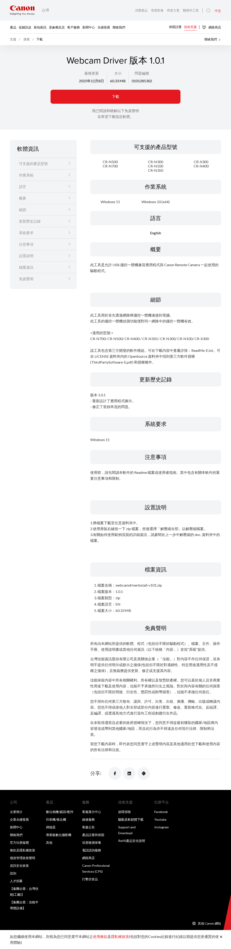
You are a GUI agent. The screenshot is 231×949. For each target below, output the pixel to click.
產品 (13, 27)
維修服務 (88, 819)
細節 (22, 209)
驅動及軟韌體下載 (130, 819)
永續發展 (103, 27)
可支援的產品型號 (33, 163)
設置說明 (26, 256)
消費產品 (141, 10)
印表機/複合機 (56, 819)
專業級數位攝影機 (58, 835)
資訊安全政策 (19, 865)
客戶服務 (73, 27)
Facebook (161, 812)
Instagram (161, 827)
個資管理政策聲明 (22, 858)
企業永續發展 (19, 819)
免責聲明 (26, 279)
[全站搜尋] (208, 10)
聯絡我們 (119, 27)
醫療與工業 (191, 10)
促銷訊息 (25, 27)
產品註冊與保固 (93, 835)
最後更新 (91, 73)
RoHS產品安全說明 (131, 841)
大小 (118, 73)
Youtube (160, 819)
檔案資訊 (26, 267)
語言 (22, 186)
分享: (95, 773)
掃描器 (50, 827)
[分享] (115, 773)
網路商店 (214, 27)
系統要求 (26, 232)
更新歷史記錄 (30, 221)
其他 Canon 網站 (209, 923)
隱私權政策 (120, 936)
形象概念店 (57, 27)
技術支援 (190, 27)
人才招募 (16, 881)
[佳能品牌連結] (22, 10)
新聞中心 (88, 27)
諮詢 (13, 873)
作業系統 (26, 175)
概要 (22, 198)
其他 (49, 842)
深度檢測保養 (91, 842)
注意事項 (26, 244)
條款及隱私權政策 (22, 850)
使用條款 (100, 936)
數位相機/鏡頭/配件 (60, 812)
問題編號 (142, 73)
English (155, 233)
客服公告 (88, 827)
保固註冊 (175, 27)
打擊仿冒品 (90, 879)
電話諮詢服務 (91, 850)
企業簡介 (16, 812)
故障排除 (124, 812)
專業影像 (157, 10)
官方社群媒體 (19, 842)
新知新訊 (40, 27)
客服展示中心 (91, 812)
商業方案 (173, 10)
